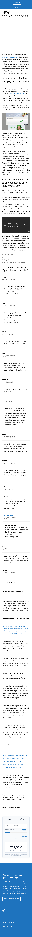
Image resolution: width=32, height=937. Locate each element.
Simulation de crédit (11, 899)
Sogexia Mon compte (11, 260)
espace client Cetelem (17, 93)
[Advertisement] (16, 36)
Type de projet (9, 822)
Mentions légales (8, 922)
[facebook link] (7, 910)
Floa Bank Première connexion (14, 262)
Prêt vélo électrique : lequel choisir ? (14, 758)
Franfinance (23, 631)
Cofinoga (10, 628)
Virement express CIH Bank (11, 761)
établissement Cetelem (10, 57)
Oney (15, 633)
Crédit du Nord (23, 628)
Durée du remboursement (12, 836)
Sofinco (20, 633)
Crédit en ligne (8, 515)
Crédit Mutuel (6, 631)
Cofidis (4, 628)
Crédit (17, 2)
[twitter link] (3, 910)
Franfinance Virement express (12, 764)
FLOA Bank (15, 631)
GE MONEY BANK (7, 633)
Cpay (6, 257)
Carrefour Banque (19, 626)
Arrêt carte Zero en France (11, 767)
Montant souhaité (10, 829)
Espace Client (8, 254)
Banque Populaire (7, 626)
